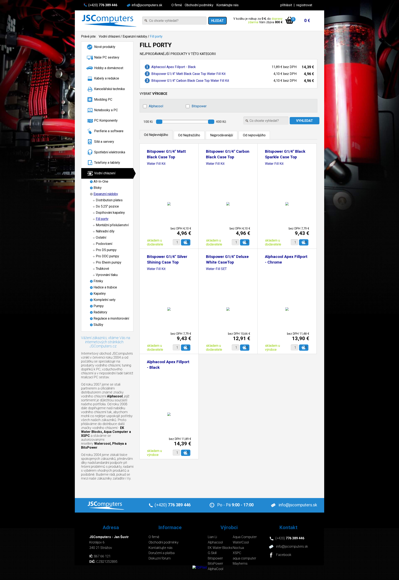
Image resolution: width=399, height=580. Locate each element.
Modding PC (103, 99)
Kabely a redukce (106, 78)
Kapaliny (100, 293)
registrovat (304, 5)
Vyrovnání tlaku (107, 275)
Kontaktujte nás (227, 5)
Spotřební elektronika (109, 152)
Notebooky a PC (106, 110)
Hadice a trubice (105, 287)
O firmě (176, 5)
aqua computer (244, 558)
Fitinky (98, 281)
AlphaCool (215, 569)
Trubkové (102, 269)
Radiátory (100, 312)
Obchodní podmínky (199, 5)
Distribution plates (109, 200)
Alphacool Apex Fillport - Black (173, 67)
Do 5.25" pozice (107, 206)
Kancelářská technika (109, 89)
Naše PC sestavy (106, 57)
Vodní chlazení (109, 36)
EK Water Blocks (220, 548)
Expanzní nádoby (135, 36)
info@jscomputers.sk (147, 5)
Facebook (283, 555)
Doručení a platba (162, 553)
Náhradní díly (105, 231)
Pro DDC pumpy (107, 256)
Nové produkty (104, 47)
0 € (307, 20)
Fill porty (156, 36)
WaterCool (241, 542)
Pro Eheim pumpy (108, 262)
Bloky (98, 188)
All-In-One (101, 181)
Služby (98, 325)
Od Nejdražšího (189, 135)
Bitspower (199, 106)
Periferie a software (108, 131)
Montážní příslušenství (112, 225)
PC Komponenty (106, 120)
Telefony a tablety (107, 163)
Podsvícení (104, 244)
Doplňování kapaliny (110, 213)
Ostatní (101, 237)
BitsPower (215, 563)
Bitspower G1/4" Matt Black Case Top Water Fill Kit (188, 74)
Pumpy (99, 306)
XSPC (237, 553)
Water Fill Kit (156, 164)
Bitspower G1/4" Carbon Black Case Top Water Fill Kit (190, 81)
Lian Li (212, 537)
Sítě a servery (104, 142)
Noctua (238, 548)
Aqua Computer (245, 537)
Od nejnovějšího (254, 135)
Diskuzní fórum (160, 558)
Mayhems (240, 563)
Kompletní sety (105, 300)
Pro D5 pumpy (106, 250)
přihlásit (286, 5)
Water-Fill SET (216, 269)
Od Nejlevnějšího (156, 135)
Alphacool (156, 106)
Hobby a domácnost (108, 68)
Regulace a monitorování (111, 318)
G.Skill (212, 553)
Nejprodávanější (221, 135)
